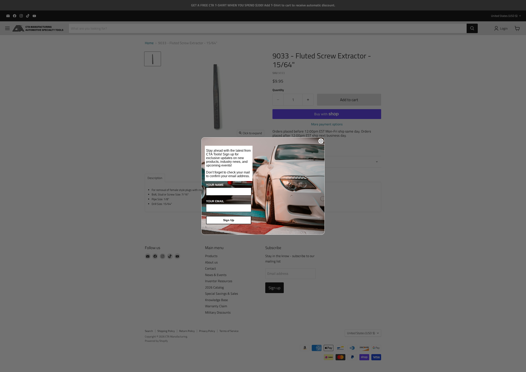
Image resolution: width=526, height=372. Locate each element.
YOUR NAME (215, 184)
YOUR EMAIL (215, 201)
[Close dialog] (321, 141)
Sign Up (228, 220)
